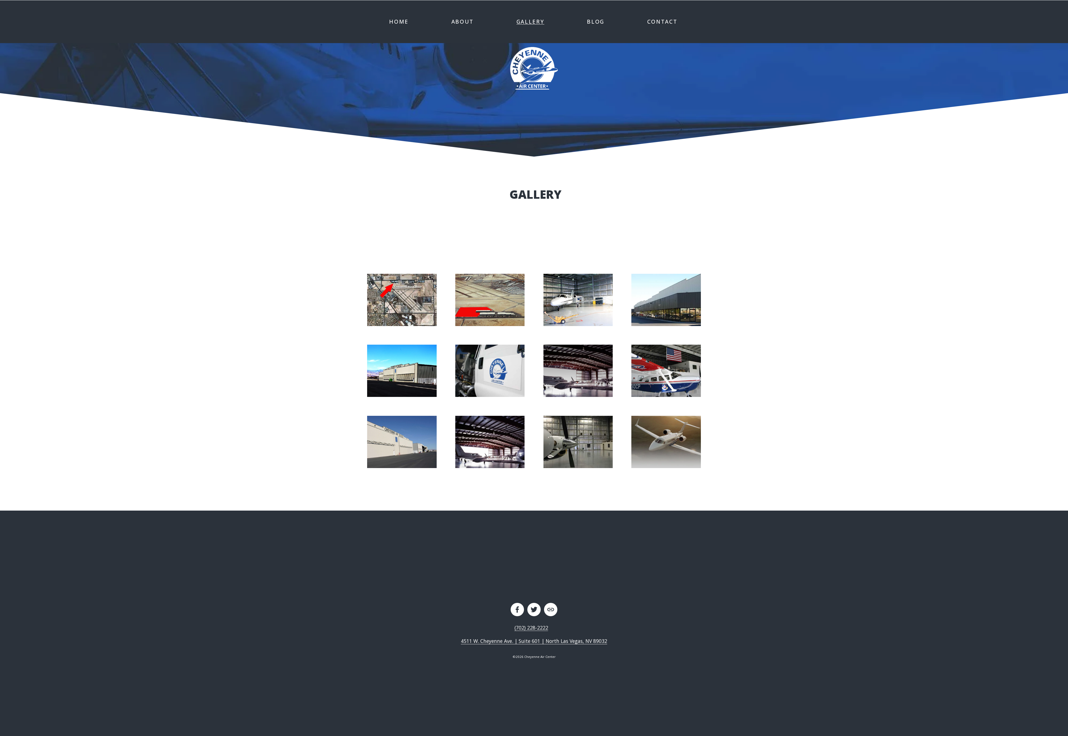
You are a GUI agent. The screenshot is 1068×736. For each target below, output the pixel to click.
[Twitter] (534, 609)
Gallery (530, 21)
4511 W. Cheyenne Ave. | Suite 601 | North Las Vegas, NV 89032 (534, 641)
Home (399, 21)
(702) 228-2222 (531, 627)
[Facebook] (517, 609)
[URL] (550, 609)
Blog (595, 21)
